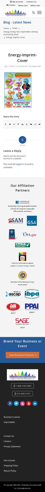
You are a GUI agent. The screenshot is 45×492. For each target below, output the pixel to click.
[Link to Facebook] (10, 403)
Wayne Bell (36, 66)
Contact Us (9, 436)
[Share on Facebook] (6, 124)
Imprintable (9, 422)
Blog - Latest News (17, 22)
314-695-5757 (23, 393)
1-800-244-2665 (23, 386)
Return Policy (10, 470)
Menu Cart (23, 5)
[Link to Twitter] (16, 403)
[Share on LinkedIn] (22, 124)
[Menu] (38, 12)
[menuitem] (16, 2)
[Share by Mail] (39, 124)
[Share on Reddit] (35, 124)
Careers (7, 441)
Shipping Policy (11, 465)
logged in (20, 164)
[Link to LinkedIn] (35, 403)
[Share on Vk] (31, 124)
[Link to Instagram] (22, 403)
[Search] (32, 12)
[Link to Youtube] (28, 403)
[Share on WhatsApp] (14, 124)
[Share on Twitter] (10, 124)
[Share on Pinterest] (18, 124)
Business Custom (12, 417)
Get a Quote (9, 460)
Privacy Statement (12, 446)
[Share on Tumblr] (27, 124)
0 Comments (21, 66)
